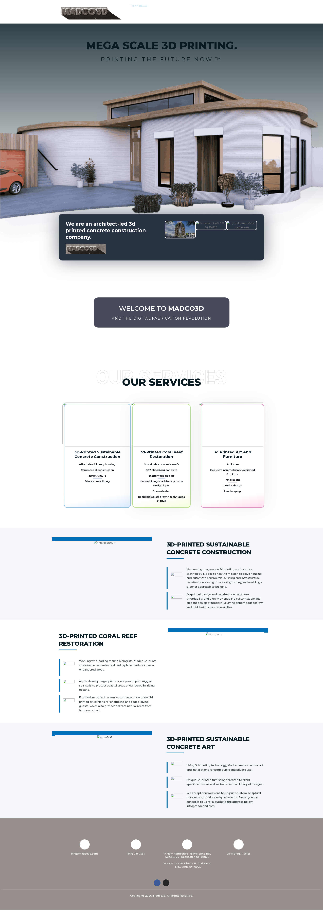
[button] (171, 6)
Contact (208, 5)
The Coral (228, 5)
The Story (162, 5)
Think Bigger (139, 5)
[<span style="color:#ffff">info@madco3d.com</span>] (85, 844)
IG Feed (135, 17)
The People (187, 5)
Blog (150, 17)
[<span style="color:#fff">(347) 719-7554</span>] (136, 844)
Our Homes (249, 5)
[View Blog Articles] (239, 844)
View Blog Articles (238, 853)
